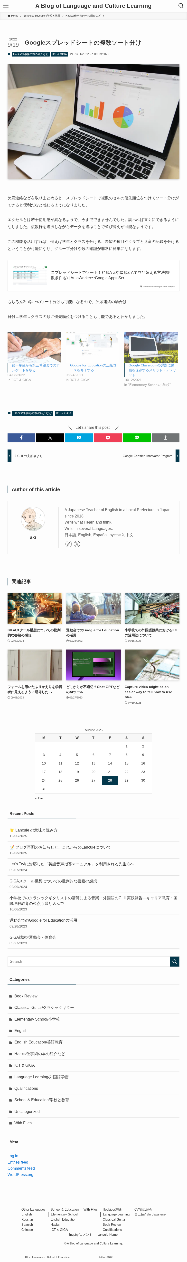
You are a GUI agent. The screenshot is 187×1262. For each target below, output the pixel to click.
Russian (27, 1219)
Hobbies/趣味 (112, 1209)
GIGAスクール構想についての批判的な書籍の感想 (53, 884)
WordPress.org (20, 1175)
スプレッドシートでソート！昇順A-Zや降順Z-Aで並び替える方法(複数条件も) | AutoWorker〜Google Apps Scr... (110, 275)
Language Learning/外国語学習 (41, 1077)
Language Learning (116, 1214)
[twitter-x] (77, 544)
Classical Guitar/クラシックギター (44, 1007)
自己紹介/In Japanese (150, 1214)
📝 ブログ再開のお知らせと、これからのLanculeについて (60, 850)
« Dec (39, 798)
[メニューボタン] (6, 6)
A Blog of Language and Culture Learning (93, 6)
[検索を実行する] (174, 961)
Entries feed (18, 1162)
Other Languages (33, 1209)
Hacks (55, 1224)
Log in (13, 1156)
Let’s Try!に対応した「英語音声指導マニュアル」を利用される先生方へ (71, 867)
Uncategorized (27, 1111)
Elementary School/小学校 (37, 1019)
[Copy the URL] (165, 437)
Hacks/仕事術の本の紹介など (30, 54)
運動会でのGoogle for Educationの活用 (43, 923)
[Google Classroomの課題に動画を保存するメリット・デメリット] (151, 347)
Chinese (27, 1230)
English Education (63, 1219)
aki (33, 537)
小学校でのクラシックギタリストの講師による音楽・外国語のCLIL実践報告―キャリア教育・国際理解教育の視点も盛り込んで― (93, 903)
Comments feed (21, 1168)
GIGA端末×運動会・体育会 (32, 940)
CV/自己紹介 (143, 1209)
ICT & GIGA (59, 54)
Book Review (25, 996)
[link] (68, 544)
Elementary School (64, 1214)
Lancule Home (107, 1234)
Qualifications (26, 1088)
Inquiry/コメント (80, 1234)
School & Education (65, 1209)
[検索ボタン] (181, 6)
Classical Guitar (114, 1219)
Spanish (27, 1224)
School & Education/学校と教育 (41, 1100)
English (21, 1031)
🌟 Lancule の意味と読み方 (33, 833)
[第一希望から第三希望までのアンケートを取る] (34, 347)
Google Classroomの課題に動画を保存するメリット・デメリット (152, 370)
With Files (23, 1123)
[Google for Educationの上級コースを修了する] (92, 347)
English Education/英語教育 (38, 1042)
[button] (21, 437)
